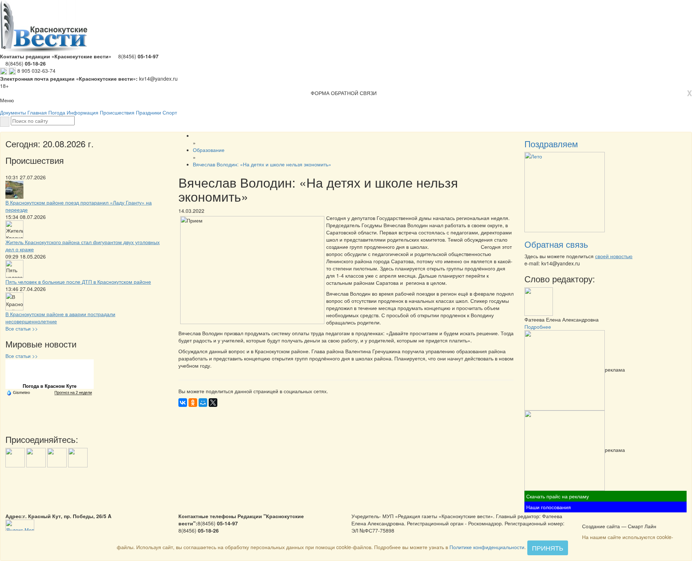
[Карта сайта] (595, 518)
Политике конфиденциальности (486, 547)
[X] (213, 402)
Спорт (170, 112)
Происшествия (117, 112)
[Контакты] (605, 518)
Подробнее (537, 326)
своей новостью (614, 256)
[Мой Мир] (203, 402)
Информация (82, 112)
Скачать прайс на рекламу (557, 496)
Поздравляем (551, 143)
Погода (56, 112)
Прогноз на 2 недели (73, 392)
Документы (13, 112)
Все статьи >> (21, 328)
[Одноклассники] (192, 402)
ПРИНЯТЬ (547, 547)
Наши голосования (548, 507)
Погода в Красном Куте (49, 386)
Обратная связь (556, 244)
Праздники (148, 112)
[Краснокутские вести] (586, 518)
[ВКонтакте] (182, 402)
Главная (37, 112)
